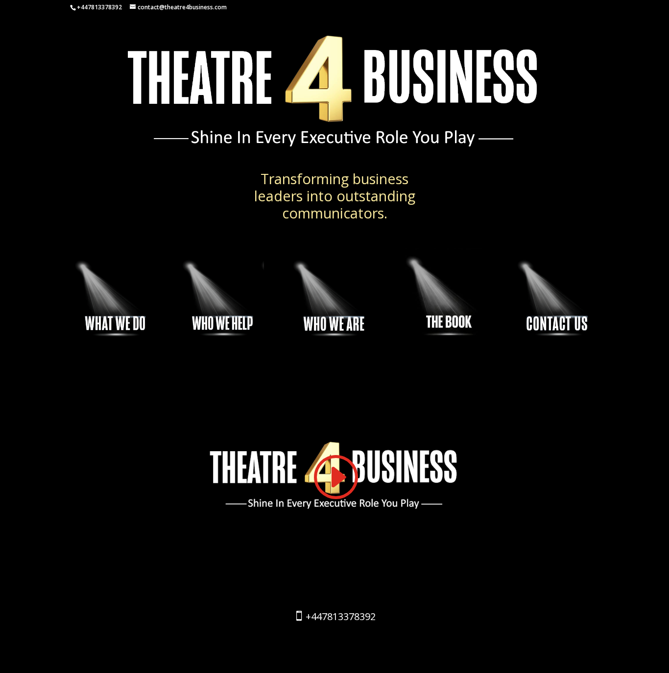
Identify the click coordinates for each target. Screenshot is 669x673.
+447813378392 (341, 616)
